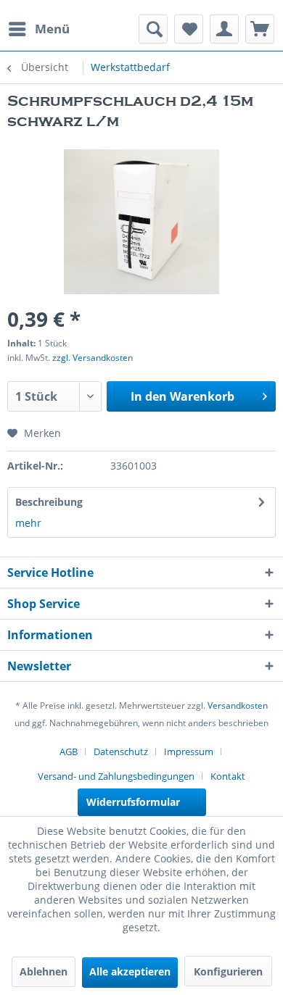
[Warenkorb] (259, 28)
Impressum (188, 751)
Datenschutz (121, 751)
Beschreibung (49, 502)
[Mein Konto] (224, 28)
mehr (28, 523)
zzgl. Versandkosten (92, 357)
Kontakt (227, 776)
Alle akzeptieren (130, 971)
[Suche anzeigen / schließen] (153, 28)
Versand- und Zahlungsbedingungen (116, 776)
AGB (69, 751)
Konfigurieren (228, 971)
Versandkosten (238, 705)
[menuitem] (38, 28)
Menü (52, 28)
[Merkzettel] (188, 28)
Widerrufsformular (133, 802)
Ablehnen (43, 971)
